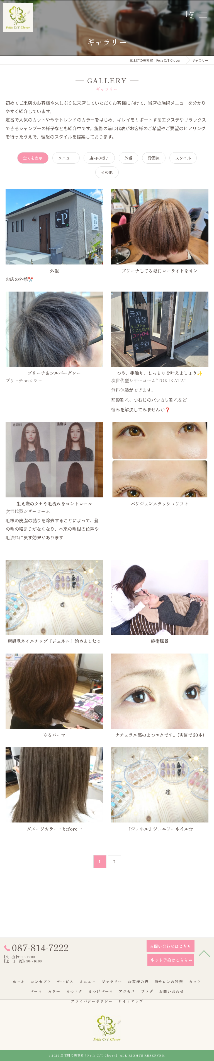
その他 (107, 172)
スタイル (183, 158)
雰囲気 (154, 158)
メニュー (66, 158)
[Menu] (202, 14)
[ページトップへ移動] (204, 953)
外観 (128, 158)
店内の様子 (99, 158)
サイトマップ (130, 1001)
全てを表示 (33, 158)
